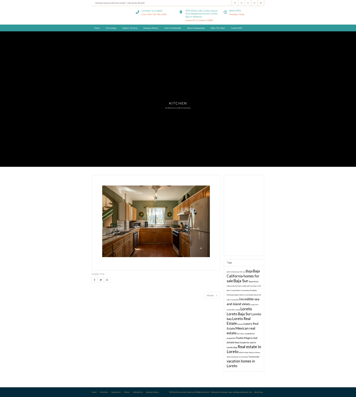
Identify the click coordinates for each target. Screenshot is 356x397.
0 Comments (186, 108)
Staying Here (116, 392)
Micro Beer (241, 334)
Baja (249, 271)
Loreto (246, 308)
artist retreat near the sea (236, 272)
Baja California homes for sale (243, 276)
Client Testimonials (172, 28)
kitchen (210, 295)
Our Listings (111, 28)
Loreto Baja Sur (239, 314)
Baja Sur (240, 280)
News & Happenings (196, 28)
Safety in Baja (243, 352)
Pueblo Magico (244, 337)
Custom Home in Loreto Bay (240, 290)
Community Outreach (234, 286)
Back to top (258, 392)
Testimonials (253, 357)
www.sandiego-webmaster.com (240, 392)
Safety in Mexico (254, 352)
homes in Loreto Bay (246, 295)
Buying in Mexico (151, 28)
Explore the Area (130, 28)
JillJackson (171, 108)
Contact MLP (236, 28)
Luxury (240, 324)
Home (97, 28)
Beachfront (254, 281)
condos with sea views (249, 286)
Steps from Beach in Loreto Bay (237, 357)
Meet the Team (218, 28)
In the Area (104, 392)
